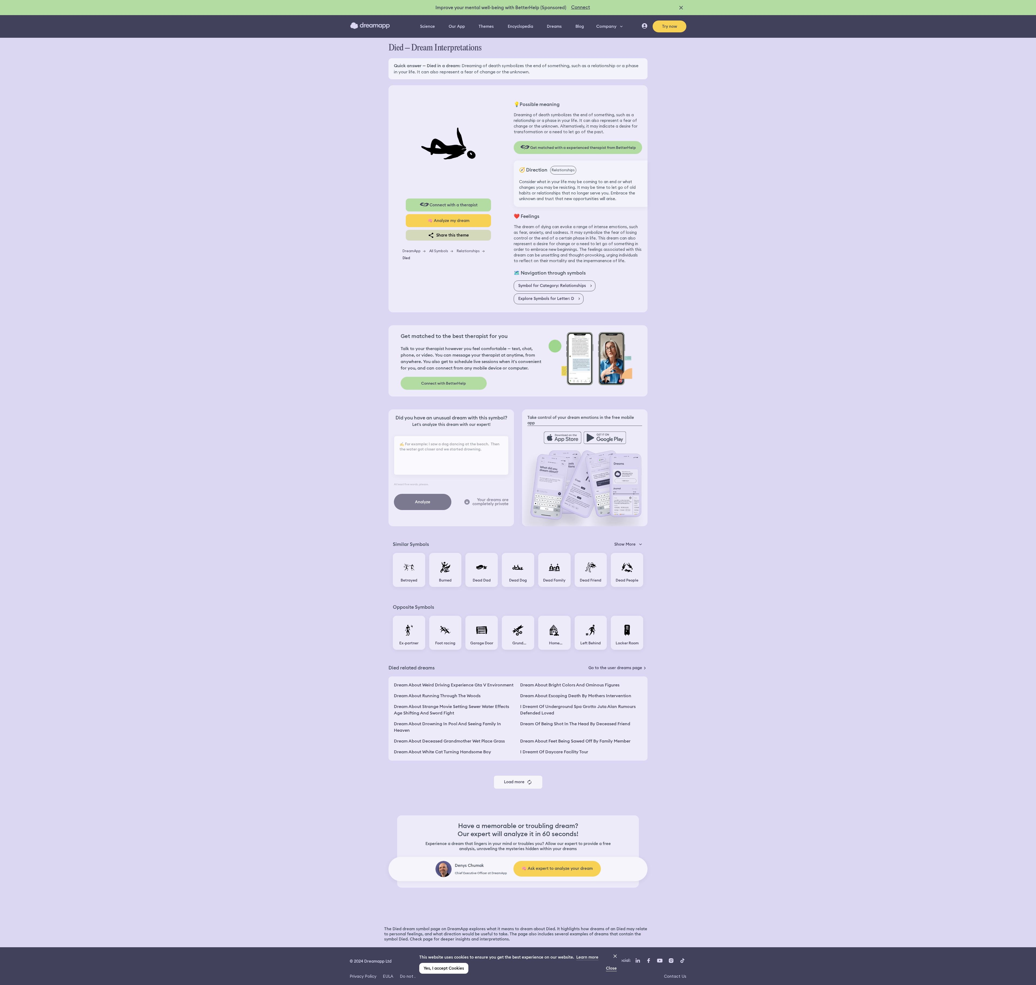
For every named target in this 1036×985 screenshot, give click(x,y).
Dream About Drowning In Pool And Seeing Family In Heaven (447, 727)
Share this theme (452, 235)
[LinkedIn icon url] (638, 961)
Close (611, 968)
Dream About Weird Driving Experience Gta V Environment (453, 685)
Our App (457, 26)
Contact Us (675, 976)
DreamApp (412, 251)
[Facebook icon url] (648, 961)
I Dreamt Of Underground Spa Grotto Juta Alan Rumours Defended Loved (578, 710)
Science (427, 26)
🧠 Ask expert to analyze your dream (557, 868)
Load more (514, 782)
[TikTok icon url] (682, 961)
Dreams (554, 26)
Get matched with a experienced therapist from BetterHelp (583, 147)
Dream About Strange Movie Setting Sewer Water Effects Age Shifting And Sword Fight (451, 710)
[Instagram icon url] (671, 961)
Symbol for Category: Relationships (552, 285)
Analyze (422, 502)
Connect (580, 7)
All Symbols (438, 251)
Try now (669, 26)
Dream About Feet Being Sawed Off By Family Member (575, 741)
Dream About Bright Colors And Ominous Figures (569, 685)
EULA (388, 976)
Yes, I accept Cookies (444, 968)
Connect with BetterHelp (443, 383)
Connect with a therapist (454, 205)
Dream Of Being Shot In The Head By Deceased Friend (575, 724)
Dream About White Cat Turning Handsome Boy (442, 752)
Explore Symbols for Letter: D (546, 298)
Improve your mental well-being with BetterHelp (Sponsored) (500, 8)
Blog (579, 26)
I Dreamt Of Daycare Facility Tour (554, 752)
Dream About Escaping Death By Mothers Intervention (575, 696)
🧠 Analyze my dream (448, 220)
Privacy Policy (363, 976)
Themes (486, 26)
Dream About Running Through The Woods (437, 696)
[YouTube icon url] (660, 961)
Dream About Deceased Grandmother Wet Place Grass (449, 741)
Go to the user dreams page (615, 668)
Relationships (468, 251)
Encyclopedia (520, 26)
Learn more (587, 957)
